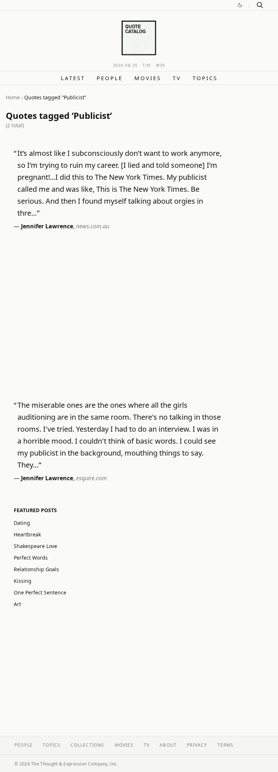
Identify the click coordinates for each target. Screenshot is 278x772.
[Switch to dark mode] (240, 5)
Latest (73, 78)
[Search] (260, 5)
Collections (87, 745)
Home (13, 97)
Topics (205, 78)
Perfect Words (31, 557)
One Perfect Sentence (40, 592)
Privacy (197, 745)
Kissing (22, 580)
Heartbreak (27, 534)
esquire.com (91, 478)
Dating (22, 522)
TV (177, 78)
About (168, 745)
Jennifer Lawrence (47, 226)
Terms (226, 745)
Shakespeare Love (35, 546)
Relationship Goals (36, 569)
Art (17, 604)
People (110, 78)
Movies (147, 78)
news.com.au (92, 226)
